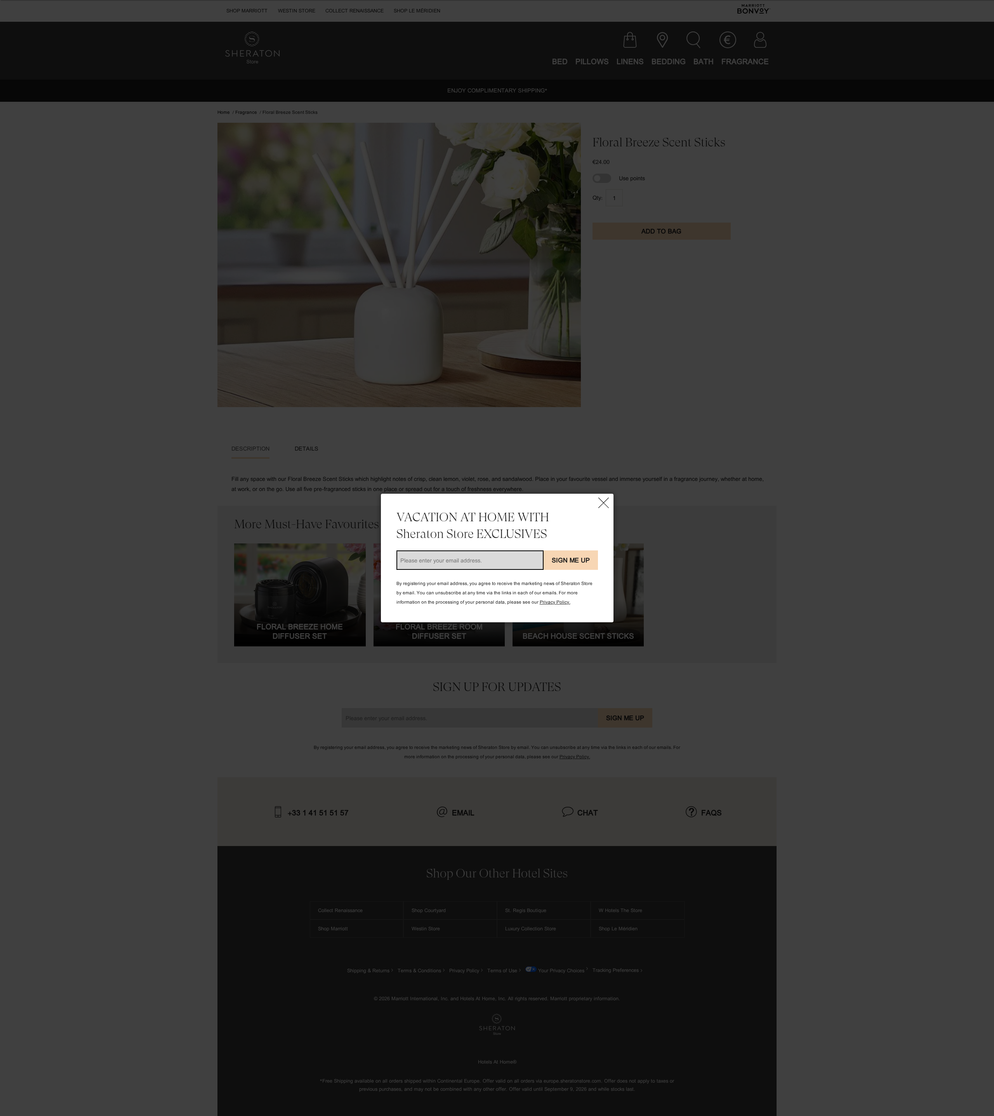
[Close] (603, 503)
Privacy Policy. (555, 601)
